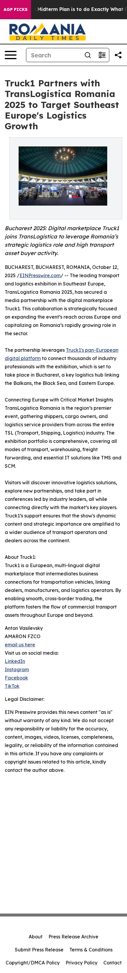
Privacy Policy (81, 963)
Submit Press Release (39, 950)
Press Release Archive (73, 937)
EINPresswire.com (40, 275)
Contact (112, 963)
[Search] (88, 55)
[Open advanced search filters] (102, 55)
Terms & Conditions (91, 950)
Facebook (16, 678)
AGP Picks (15, 9)
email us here (20, 645)
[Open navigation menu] (11, 55)
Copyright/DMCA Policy (33, 963)
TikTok (12, 686)
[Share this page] (118, 55)
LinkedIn (15, 661)
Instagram (17, 669)
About (36, 937)
